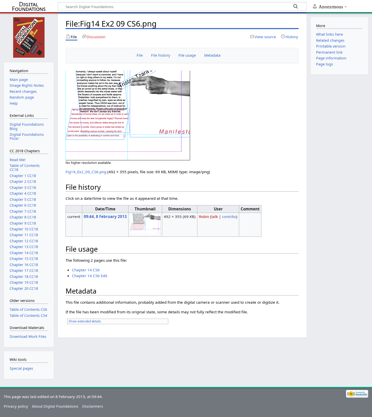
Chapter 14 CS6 (86, 269)
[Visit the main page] (29, 37)
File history (160, 55)
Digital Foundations (29, 6)
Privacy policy (16, 406)
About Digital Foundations (55, 406)
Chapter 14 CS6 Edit (89, 275)
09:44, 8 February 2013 (105, 216)
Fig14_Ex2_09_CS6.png (86, 171)
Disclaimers (92, 406)
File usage (187, 55)
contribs (229, 216)
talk (214, 216)
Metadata (212, 55)
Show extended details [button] (85, 321)
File (140, 55)
